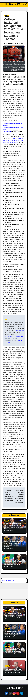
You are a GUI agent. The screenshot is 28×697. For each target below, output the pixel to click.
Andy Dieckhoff (10, 43)
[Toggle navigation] (2, 4)
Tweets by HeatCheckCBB (8, 580)
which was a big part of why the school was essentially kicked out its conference (13, 140)
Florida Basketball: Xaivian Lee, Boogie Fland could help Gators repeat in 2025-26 (14, 563)
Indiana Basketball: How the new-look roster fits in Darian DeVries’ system (13, 670)
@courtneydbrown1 (19, 336)
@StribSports (9, 336)
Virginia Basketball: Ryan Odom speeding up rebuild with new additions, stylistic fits (13, 526)
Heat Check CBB (12, 4)
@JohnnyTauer (20, 330)
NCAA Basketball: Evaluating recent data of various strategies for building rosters (13, 544)
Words (6, 15)
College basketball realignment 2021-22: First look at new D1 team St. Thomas (13, 29)
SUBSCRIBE (7, 131)
